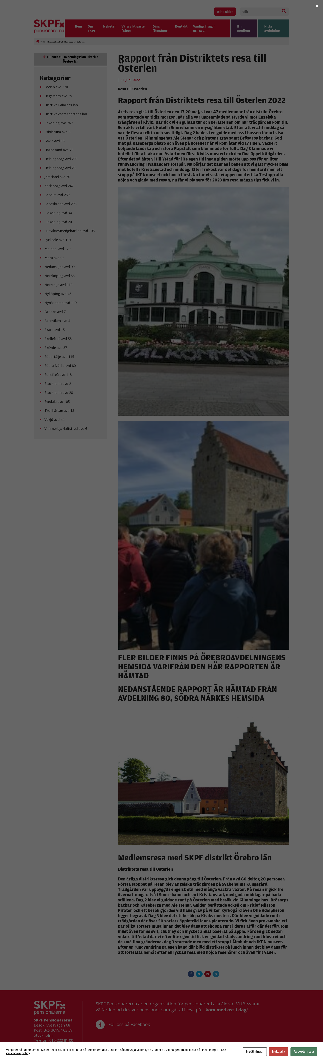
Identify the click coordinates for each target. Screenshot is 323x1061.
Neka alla (278, 1051)
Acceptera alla (304, 1051)
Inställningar (255, 1051)
